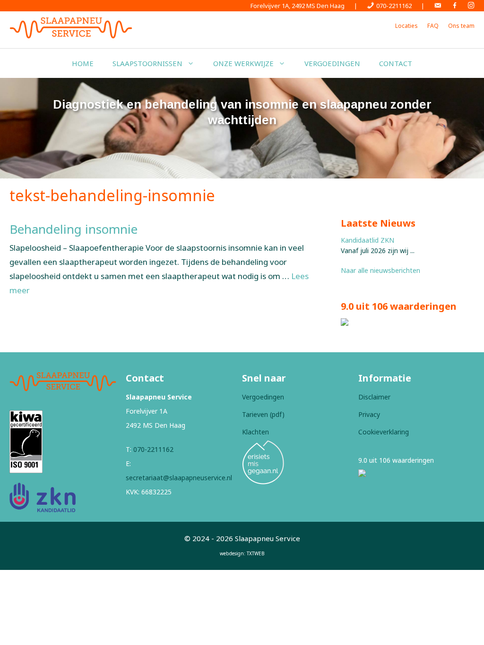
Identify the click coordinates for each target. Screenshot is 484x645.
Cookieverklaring (383, 431)
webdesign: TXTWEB (242, 553)
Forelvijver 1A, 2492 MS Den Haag (298, 5)
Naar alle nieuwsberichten (380, 270)
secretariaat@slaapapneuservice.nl (179, 477)
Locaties (406, 26)
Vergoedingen (332, 63)
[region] (242, 128)
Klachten (255, 431)
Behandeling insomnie (73, 229)
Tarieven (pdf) (263, 414)
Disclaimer (374, 396)
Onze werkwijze (243, 63)
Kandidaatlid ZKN (367, 240)
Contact (395, 63)
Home (83, 63)
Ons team (461, 26)
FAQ (433, 26)
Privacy (369, 414)
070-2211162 (153, 449)
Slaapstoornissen (147, 63)
